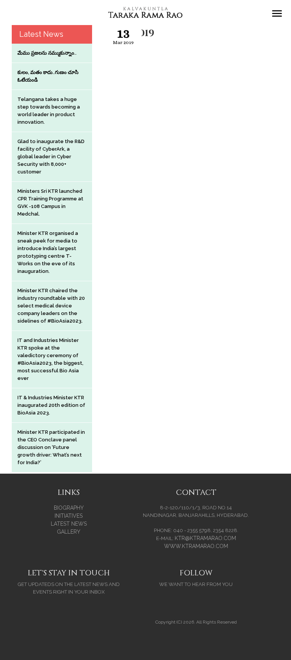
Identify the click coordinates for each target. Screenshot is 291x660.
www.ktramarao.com (196, 546)
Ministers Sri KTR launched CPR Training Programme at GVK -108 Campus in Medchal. (50, 202)
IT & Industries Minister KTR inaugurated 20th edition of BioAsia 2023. (51, 405)
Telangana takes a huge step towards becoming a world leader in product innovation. (48, 110)
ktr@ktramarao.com (205, 538)
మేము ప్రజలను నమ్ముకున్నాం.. (47, 53)
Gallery (68, 532)
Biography (69, 508)
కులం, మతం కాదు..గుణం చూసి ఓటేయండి (47, 76)
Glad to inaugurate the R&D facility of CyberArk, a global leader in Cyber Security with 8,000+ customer (50, 157)
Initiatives (69, 516)
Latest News (69, 524)
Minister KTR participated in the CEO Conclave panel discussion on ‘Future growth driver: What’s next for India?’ (51, 447)
